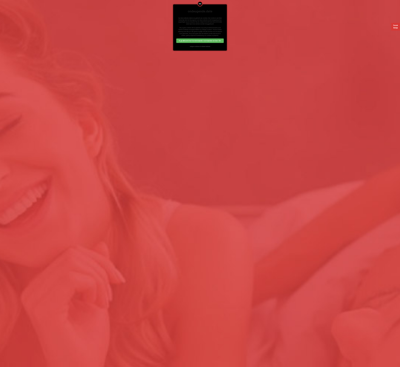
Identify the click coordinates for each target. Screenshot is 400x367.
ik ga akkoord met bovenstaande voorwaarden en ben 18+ (200, 41)
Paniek (395, 27)
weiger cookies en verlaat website (200, 46)
